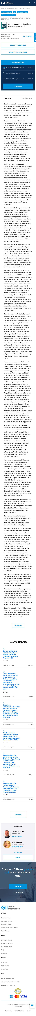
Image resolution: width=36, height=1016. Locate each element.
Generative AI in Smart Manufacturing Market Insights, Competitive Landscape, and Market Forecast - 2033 (10, 654)
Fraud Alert (4, 969)
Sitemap (29, 1010)
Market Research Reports (12, 8)
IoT (14, 12)
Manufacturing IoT (22, 12)
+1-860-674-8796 (17, 847)
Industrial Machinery (25, 8)
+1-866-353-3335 (18, 893)
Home (2, 8)
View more (18, 815)
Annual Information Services (9, 927)
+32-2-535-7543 (17, 836)
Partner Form (5, 966)
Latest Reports (5, 931)
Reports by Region (6, 924)
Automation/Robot (6, 12)
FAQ (2, 950)
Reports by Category (7, 921)
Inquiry (18, 857)
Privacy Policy (8, 1010)
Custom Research (6, 947)
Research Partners (6, 940)
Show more (18, 625)
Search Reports (5, 918)
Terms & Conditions (19, 1010)
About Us (4, 953)
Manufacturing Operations (8, 15)
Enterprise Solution (6, 943)
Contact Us (18, 886)
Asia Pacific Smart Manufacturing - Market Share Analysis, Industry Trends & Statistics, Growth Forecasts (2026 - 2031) (11, 736)
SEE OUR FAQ (18, 852)
